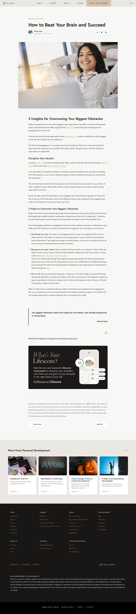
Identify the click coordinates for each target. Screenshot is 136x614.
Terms (80, 607)
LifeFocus (43, 516)
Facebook (14, 564)
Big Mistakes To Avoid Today (52, 479)
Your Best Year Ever (75, 526)
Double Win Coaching (46, 545)
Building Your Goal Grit (19, 479)
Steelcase (70, 127)
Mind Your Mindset (75, 516)
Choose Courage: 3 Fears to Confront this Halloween (81, 480)
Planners (13, 519)
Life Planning (14, 516)
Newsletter (102, 519)
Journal (12, 523)
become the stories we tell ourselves (53, 256)
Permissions (67, 607)
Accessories (13, 533)
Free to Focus (44, 519)
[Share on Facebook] (97, 32)
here (48, 268)
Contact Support (74, 551)
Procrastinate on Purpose (56, 166)
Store (81, 3)
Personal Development (36, 19)
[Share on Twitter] (101, 32)
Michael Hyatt (38, 31)
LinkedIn (36, 564)
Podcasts (101, 523)
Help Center (73, 548)
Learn (39, 3)
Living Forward (73, 529)
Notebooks (13, 526)
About (66, 3)
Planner (53, 3)
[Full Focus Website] (107, 564)
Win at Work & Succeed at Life (78, 519)
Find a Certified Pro (46, 548)
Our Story (13, 545)
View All (125, 450)
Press (12, 551)
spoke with (40, 163)
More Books (72, 533)
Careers (12, 548)
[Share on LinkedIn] (106, 32)
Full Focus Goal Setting (47, 523)
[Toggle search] (131, 3)
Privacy (90, 607)
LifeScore (98, 3)
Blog (100, 516)
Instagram (25, 564)
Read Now (13, 491)
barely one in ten (71, 136)
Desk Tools (13, 529)
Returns (71, 545)
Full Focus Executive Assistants (49, 526)
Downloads (102, 526)
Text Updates (103, 529)
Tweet (106, 332)
